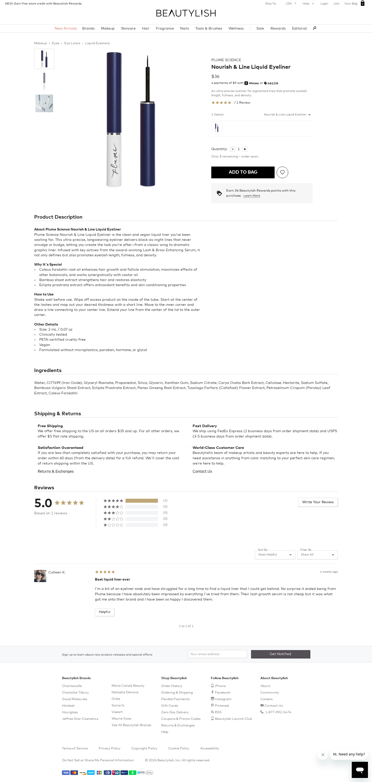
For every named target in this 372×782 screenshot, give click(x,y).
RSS (218, 712)
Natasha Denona (125, 692)
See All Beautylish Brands (131, 725)
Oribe (116, 699)
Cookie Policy (178, 748)
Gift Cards (169, 705)
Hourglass (70, 712)
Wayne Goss (121, 718)
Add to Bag (243, 172)
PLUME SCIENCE (226, 60)
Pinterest (222, 705)
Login (324, 3)
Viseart (117, 712)
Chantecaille (72, 686)
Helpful (104, 612)
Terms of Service (75, 748)
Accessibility (209, 748)
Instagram (223, 699)
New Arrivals (66, 28)
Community (269, 692)
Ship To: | (278, 3)
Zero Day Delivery (175, 712)
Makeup (108, 28)
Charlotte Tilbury (75, 692)
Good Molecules (74, 699)
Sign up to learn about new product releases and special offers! (107, 654)
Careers (266, 699)
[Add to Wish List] (282, 172)
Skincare (128, 28)
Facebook (222, 692)
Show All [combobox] (307, 554)
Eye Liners (72, 43)
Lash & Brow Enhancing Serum (169, 250)
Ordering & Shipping (177, 692)
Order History (171, 686)
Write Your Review (318, 502)
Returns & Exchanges (56, 471)
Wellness (236, 28)
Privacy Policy (109, 748)
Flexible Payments (175, 699)
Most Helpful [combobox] (267, 554)
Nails (184, 28)
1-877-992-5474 (277, 712)
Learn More (251, 195)
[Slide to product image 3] (44, 103)
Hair (146, 28)
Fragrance (165, 28)
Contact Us (202, 471)
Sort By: (263, 549)
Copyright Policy (144, 748)
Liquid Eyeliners (97, 43)
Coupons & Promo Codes (180, 719)
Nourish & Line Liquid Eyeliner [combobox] (285, 114)
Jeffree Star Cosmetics (80, 719)
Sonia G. (118, 705)
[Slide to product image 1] (44, 59)
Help (306, 3)
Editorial (299, 28)
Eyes (55, 43)
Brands (88, 28)
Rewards (278, 28)
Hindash (68, 705)
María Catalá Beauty (128, 685)
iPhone (220, 686)
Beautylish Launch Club (233, 719)
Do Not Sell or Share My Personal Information (98, 760)
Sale (260, 28)
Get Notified (280, 654)
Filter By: (306, 549)
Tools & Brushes (208, 28)
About (265, 686)
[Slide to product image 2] (44, 81)
